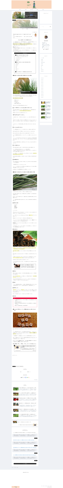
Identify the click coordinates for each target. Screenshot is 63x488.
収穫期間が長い (17, 60)
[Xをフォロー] (22, 377)
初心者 (22, 366)
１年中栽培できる (18, 59)
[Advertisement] (25, 360)
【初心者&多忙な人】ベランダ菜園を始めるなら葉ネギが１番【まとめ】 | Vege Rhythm (24, 447)
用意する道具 (17, 63)
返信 (35, 445)
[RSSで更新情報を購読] (28, 377)
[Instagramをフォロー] (25, 377)
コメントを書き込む (25, 463)
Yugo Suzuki (46, 40)
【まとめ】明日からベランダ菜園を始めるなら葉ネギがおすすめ (24, 71)
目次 (24, 53)
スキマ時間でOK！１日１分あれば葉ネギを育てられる (22, 56)
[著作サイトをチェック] (21, 377)
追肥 (16, 67)
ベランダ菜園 (14, 366)
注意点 (16, 70)
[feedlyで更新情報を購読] (27, 377)
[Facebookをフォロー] (24, 377)
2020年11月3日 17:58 (36, 433)
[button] (27, 29)
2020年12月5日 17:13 (36, 448)
